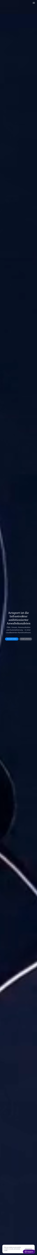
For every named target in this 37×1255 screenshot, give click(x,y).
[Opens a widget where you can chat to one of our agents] (29, 1252)
